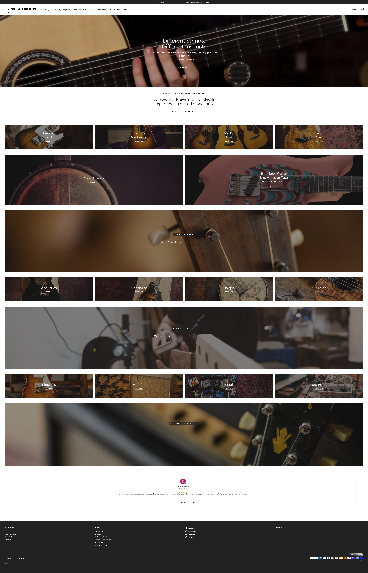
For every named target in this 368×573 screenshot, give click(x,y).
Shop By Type (46, 10)
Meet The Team (10, 534)
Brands (91, 10)
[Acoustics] (49, 289)
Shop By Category (62, 10)
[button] (177, 247)
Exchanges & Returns (102, 537)
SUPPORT (99, 527)
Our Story (8, 531)
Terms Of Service (101, 545)
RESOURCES (9, 527)
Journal (125, 10)
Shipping (98, 534)
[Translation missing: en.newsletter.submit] (361, 537)
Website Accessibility (102, 548)
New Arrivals (102, 10)
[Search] (358, 9)
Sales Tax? (8, 540)
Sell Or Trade (115, 10)
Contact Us (99, 531)
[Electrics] (49, 386)
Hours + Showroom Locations (15, 537)
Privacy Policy (100, 542)
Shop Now (48, 141)
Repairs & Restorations (103, 540)
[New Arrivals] (94, 180)
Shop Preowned (78, 10)
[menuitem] (47, 10)
